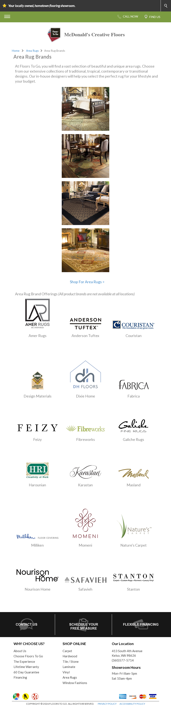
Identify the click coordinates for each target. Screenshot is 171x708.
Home (15, 50)
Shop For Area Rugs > (87, 281)
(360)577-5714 (123, 660)
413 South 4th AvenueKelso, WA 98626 (127, 653)
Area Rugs (32, 50)
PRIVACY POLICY (107, 703)
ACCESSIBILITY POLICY (132, 703)
